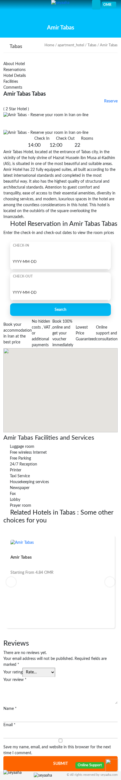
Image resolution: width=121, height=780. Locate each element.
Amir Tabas (21, 557)
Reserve (110, 101)
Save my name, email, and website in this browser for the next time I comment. (57, 750)
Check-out (23, 276)
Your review (14, 680)
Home (49, 45)
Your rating (13, 672)
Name (10, 709)
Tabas (92, 45)
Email (9, 725)
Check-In (21, 245)
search (60, 310)
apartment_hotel (71, 45)
